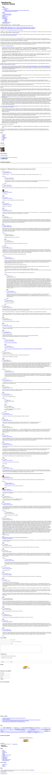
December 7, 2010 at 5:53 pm (7, 226)
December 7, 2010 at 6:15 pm (7, 307)
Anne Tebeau (6, 171)
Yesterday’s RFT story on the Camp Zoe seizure (8, 63)
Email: (1, 676)
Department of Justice (6, 729)
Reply (3, 176)
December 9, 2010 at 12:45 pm (7, 427)
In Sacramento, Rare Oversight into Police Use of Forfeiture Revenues (13, 721)
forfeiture (33, 729)
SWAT (29, 732)
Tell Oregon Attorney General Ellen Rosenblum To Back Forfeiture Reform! (16, 10)
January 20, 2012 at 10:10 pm (7, 615)
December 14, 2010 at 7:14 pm (7, 519)
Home (3, 6)
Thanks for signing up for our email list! (10, 11)
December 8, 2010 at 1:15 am (7, 332)
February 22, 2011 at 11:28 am (9, 407)
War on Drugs (42, 732)
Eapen (5, 191)
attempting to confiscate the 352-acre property (22, 49)
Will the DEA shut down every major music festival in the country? (17, 28)
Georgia (37, 729)
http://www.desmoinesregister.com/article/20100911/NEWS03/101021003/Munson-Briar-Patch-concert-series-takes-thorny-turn (22, 473)
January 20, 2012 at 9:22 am (7, 609)
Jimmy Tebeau (12, 731)
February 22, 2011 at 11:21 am (11, 292)
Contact (3, 12)
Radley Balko (13, 732)
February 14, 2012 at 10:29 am (7, 621)
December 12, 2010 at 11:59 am (7, 468)
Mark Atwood (6, 489)
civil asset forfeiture (27, 727)
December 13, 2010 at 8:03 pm (7, 490)
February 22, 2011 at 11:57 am (9, 560)
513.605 (18, 90)
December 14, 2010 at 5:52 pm (7, 504)
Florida (29, 729)
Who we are (6, 8)
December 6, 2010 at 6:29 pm (7, 210)
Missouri (3, 15)
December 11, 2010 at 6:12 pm (9, 258)
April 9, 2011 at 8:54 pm (6, 580)
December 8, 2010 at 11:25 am (7, 387)
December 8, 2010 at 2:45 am (7, 361)
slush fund (26, 732)
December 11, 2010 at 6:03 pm (7, 444)
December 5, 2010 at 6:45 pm (7, 192)
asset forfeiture (44, 49)
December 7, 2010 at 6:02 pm (7, 247)
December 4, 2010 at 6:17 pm (7, 172)
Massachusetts (22, 731)
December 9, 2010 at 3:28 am (9, 178)
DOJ (11, 729)
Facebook (4, 766)
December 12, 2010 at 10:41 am (7, 460)
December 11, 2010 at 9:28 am (7, 436)
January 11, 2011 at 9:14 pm (9, 241)
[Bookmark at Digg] (6, 158)
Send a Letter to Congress (6, 22)
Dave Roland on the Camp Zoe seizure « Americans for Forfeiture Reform (14, 537)
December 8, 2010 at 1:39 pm (9, 371)
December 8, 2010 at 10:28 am (7, 380)
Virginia (38, 732)
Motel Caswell (36, 731)
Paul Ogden (4, 732)
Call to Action (4, 9)
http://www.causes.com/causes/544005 (10, 342)
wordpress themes (3, 771)
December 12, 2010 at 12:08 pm (7, 477)
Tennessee (32, 732)
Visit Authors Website (3, 155)
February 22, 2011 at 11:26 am (9, 513)
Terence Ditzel (6, 629)
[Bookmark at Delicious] (2, 158)
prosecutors (8, 732)
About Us (4, 7)
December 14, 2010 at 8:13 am (9, 301)
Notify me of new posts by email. (7, 657)
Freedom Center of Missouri (28, 57)
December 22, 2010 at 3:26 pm (7, 538)
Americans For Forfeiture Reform (31, 66)
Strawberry (6, 614)
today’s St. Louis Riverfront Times (7, 45)
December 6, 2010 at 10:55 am (7, 198)
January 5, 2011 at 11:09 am (6, 551)
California (6, 19)
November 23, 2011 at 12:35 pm (7, 599)
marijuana (18, 731)
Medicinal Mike (8, 483)
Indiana (5, 20)
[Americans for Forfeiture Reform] (8, 5)
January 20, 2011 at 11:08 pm (7, 574)
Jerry (5, 620)
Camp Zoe (20, 727)
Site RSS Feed (4, 764)
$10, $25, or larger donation (13, 34)
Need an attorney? (5, 16)
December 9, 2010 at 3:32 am (9, 340)
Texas (36, 732)
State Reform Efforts (5, 23)
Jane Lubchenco (7, 731)
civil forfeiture (36, 727)
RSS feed (32, 770)
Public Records (4, 18)
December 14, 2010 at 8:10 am (9, 235)
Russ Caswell (18, 732)
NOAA (46, 731)
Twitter (3, 765)
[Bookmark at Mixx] (3, 158)
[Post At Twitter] (1, 158)
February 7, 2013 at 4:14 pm (7, 630)
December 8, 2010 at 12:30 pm (7, 414)
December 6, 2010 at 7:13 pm (7, 217)
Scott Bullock (23, 732)
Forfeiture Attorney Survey (6, 14)
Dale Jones (49, 727)
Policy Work (4, 17)
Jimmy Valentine (7, 225)
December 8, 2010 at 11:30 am (7, 394)
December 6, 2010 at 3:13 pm (7, 204)
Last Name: (2, 674)
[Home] (4, 746)
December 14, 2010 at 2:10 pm (7, 497)
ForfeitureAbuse (15, 744)
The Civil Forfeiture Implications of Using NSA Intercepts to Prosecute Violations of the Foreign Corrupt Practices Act (21, 719)
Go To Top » (2, 743)
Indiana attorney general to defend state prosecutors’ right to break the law (21, 25)
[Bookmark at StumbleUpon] (5, 158)
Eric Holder (26, 729)
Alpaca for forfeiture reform (4, 25)
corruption (45, 727)
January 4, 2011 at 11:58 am (6, 545)
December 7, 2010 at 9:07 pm (7, 319)
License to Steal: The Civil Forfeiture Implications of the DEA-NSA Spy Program (15, 720)
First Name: (2, 672)
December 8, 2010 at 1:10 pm (7, 420)
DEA (1, 729)
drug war (13, 729)
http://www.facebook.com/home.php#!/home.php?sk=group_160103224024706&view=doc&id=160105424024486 (23, 348)
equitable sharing (20, 729)
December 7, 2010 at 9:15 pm (7, 325)
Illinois (39, 729)
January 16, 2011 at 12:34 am (7, 568)
